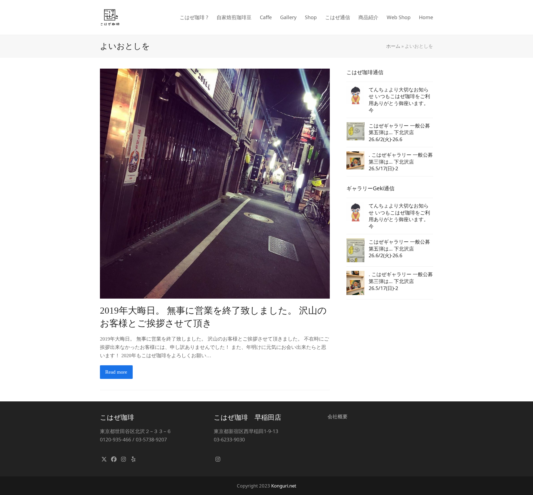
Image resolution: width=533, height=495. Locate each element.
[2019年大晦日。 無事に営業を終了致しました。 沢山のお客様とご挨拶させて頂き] (215, 183)
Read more (116, 372)
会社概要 (338, 416)
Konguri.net (283, 485)
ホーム (393, 46)
